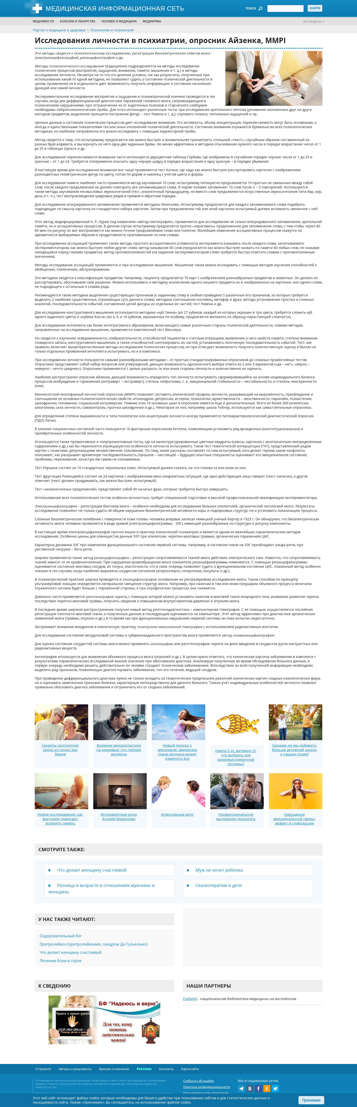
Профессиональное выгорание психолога (235, 816)
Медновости (43, 21)
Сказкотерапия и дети (219, 885)
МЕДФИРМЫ (152, 21)
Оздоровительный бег (61, 936)
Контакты (166, 1069)
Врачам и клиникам (114, 1069)
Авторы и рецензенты (75, 1069)
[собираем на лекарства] (104, 1025)
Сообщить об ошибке (198, 1081)
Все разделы (312, 21)
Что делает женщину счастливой (92, 870)
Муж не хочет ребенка (219, 870)
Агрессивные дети (177, 814)
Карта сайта (190, 1069)
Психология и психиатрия (112, 30)
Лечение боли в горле (61, 960)
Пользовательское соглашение (205, 1093)
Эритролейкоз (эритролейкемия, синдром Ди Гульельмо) (94, 944)
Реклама (144, 1069)
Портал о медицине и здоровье (59, 30)
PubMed (190, 998)
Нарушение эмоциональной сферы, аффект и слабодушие (294, 818)
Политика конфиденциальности (206, 1087)
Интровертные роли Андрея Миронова (119, 816)
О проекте (43, 1069)
